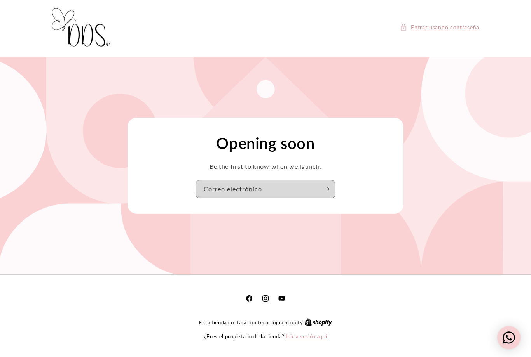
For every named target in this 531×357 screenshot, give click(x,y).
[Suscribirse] (326, 189)
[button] (439, 27)
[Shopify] (318, 322)
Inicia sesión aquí (306, 336)
